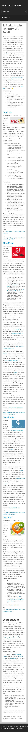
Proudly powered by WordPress (15, 728)
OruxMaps (8, 54)
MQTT (22, 470)
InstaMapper (11, 79)
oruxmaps (18, 716)
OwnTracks (9, 417)
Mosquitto (5, 483)
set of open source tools (17, 430)
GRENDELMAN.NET (11, 5)
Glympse (18, 636)
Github (12, 601)
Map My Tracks (17, 329)
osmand (5, 718)
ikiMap (8, 286)
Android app (13, 658)
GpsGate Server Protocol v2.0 (12, 360)
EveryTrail (15, 284)
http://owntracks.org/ (14, 507)
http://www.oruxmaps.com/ (16, 407)
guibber (17, 637)
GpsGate (14, 290)
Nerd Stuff (20, 38)
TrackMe (7, 112)
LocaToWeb (12, 637)
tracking (20, 718)
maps (14, 716)
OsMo (19, 596)
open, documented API (17, 333)
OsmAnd (7, 517)
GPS (11, 716)
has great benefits (20, 478)
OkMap (20, 290)
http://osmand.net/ (14, 605)
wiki (12, 449)
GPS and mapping (13, 38)
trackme (5, 719)
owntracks (9, 718)
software (15, 718)
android (8, 716)
